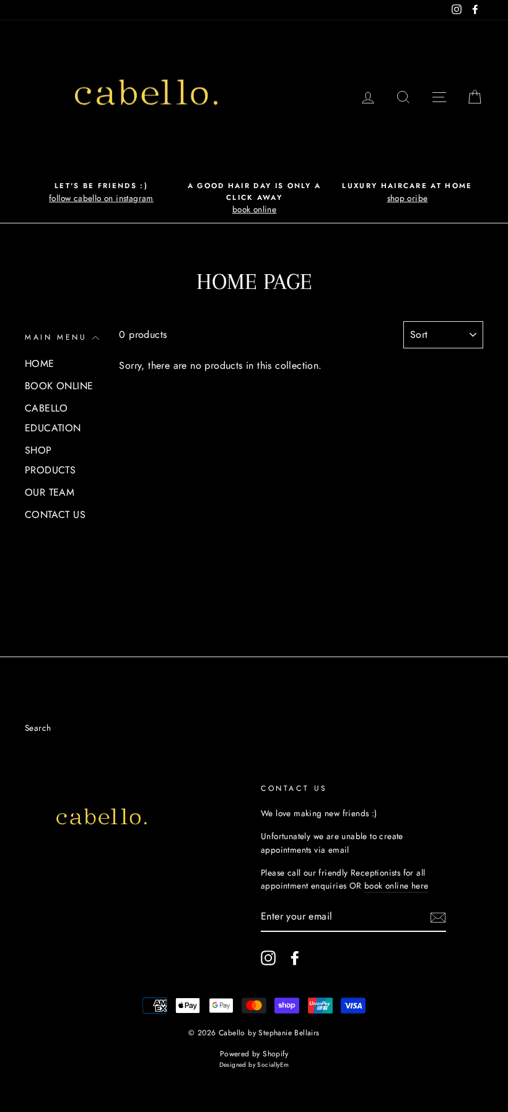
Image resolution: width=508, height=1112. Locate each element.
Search (38, 728)
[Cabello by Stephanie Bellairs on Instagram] (268, 957)
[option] (101, 192)
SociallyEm (273, 1064)
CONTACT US (55, 514)
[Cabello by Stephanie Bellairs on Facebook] (294, 957)
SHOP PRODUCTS (50, 460)
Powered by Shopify (254, 1053)
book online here (396, 885)
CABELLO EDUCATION (53, 418)
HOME (40, 363)
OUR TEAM (49, 492)
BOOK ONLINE (59, 386)
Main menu (56, 337)
